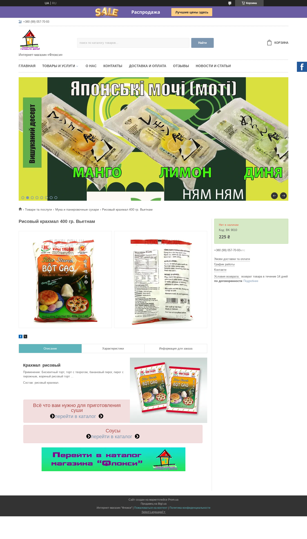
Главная (27, 66)
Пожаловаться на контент (150, 507)
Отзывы (181, 66)
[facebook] (20, 337)
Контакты (112, 66)
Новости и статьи (213, 66)
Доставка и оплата (147, 66)
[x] (25, 337)
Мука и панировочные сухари (77, 209)
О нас (91, 66)
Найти (202, 42)
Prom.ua (173, 499)
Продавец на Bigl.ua (154, 503)
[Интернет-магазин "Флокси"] (48, 40)
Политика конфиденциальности (189, 507)
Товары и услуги (58, 66)
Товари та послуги (38, 209)
